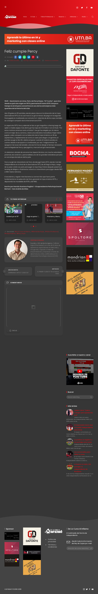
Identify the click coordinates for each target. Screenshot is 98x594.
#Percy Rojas (21, 233)
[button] (15, 57)
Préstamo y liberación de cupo (58, 216)
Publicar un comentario (51, 60)
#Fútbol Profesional (51, 232)
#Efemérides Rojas (37, 232)
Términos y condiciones (52, 546)
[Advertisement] (79, 306)
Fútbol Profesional (47, 17)
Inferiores (73, 17)
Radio (84, 17)
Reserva (61, 17)
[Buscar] (93, 17)
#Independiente (10, 233)
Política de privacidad (52, 540)
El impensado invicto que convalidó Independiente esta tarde (83, 427)
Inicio (25, 17)
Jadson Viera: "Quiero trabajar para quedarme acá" (83, 412)
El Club (33, 17)
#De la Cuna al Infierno (22, 232)
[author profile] (17, 250)
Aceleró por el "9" (12, 216)
